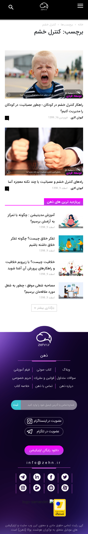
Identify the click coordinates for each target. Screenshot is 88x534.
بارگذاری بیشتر (45, 307)
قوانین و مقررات (44, 378)
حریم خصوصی (21, 378)
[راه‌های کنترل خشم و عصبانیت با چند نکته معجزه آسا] (44, 152)
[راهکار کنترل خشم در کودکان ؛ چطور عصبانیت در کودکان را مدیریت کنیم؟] (44, 74)
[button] (11, 8)
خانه (80, 24)
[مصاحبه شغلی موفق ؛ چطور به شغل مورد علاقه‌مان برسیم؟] (71, 290)
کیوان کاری (77, 118)
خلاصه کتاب (21, 386)
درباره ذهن (66, 386)
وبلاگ (66, 369)
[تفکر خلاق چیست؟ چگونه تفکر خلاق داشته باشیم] (71, 243)
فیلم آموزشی (22, 369)
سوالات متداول (66, 378)
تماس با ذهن (44, 386)
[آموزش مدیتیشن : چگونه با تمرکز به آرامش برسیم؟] (71, 220)
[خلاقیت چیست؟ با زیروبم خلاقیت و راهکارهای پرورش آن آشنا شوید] (71, 267)
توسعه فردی (74, 96)
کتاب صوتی (44, 369)
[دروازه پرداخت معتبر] (60, 507)
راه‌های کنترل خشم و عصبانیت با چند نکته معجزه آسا (45, 182)
